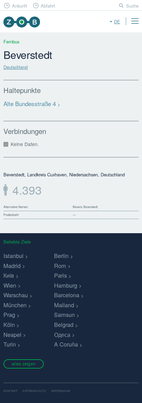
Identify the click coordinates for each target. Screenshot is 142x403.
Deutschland (15, 67)
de (117, 21)
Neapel (12, 334)
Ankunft (19, 5)
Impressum (60, 391)
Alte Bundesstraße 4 (29, 103)
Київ (8, 275)
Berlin (61, 255)
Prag (9, 314)
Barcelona (66, 295)
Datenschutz (34, 391)
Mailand (64, 305)
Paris (60, 275)
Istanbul (13, 255)
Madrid (12, 265)
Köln (9, 324)
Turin (9, 344)
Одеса (62, 334)
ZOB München (21, 22)
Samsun (64, 314)
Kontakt (10, 391)
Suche (132, 5)
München (15, 305)
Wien (9, 285)
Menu (134, 21)
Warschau (15, 295)
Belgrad (63, 324)
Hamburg (65, 285)
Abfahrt (48, 5)
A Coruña (66, 344)
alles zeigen (24, 363)
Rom (60, 265)
